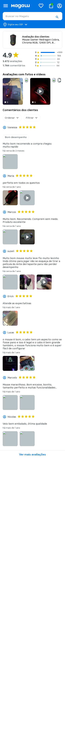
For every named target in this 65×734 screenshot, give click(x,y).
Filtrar (30, 117)
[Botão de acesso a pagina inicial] (22, 6)
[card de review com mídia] (13, 91)
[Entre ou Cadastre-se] (59, 6)
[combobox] (32, 16)
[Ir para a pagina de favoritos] (41, 5)
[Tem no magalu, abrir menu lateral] (5, 6)
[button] (57, 17)
